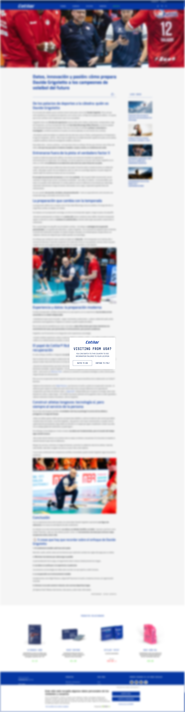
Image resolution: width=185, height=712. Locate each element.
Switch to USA (82, 363)
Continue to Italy (103, 363)
